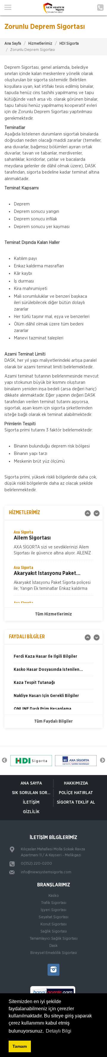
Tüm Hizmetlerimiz (53, 614)
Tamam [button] (19, 1046)
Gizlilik (31, 812)
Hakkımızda (76, 783)
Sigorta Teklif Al (76, 802)
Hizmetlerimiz (40, 44)
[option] (53, 544)
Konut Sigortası (53, 924)
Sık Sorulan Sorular (32, 793)
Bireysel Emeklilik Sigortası (53, 953)
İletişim (31, 802)
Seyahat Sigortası (53, 917)
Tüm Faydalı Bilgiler (53, 721)
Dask (53, 946)
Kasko (53, 896)
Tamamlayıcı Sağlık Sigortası (54, 939)
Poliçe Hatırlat (76, 793)
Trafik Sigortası (53, 903)
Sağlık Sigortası (53, 931)
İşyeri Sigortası (53, 910)
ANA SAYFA (31, 783)
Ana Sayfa (12, 44)
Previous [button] (4, 760)
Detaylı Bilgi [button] (58, 1030)
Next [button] (103, 760)
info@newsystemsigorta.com (46, 872)
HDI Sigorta (69, 44)
